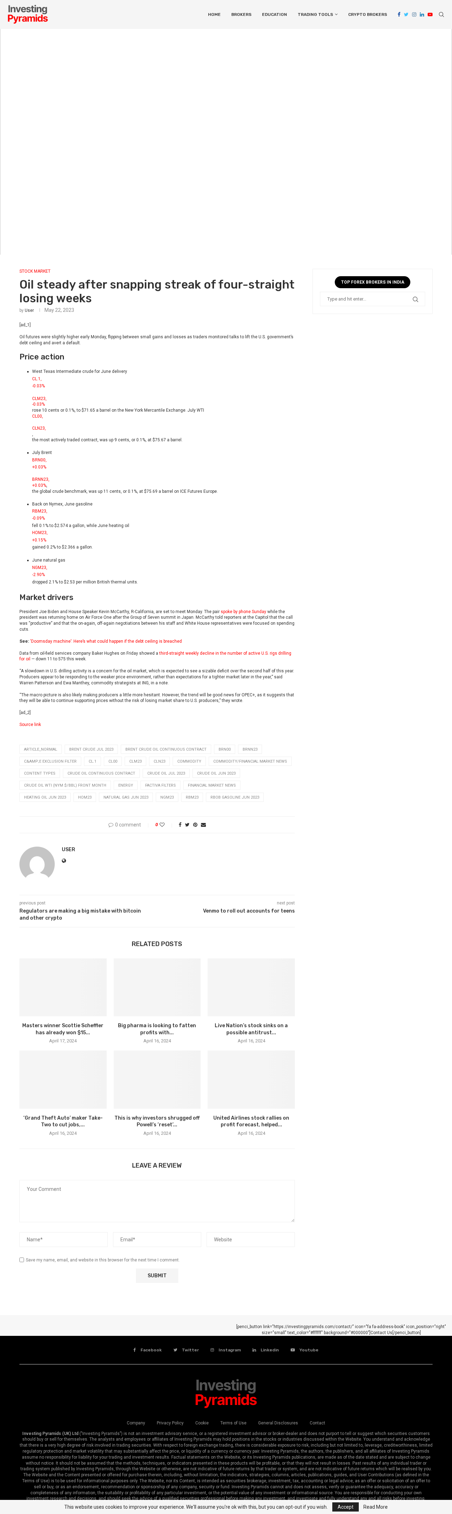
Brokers (241, 14)
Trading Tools (315, 14)
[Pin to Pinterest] (195, 825)
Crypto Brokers (367, 14)
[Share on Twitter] (187, 825)
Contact (317, 1423)
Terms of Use (233, 1423)
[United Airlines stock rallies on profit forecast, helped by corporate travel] (251, 1079)
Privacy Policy (170, 1423)
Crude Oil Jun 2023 (216, 773)
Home (214, 14)
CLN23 (159, 761)
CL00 (112, 761)
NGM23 (167, 797)
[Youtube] (430, 14)
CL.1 (92, 761)
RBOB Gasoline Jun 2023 (234, 797)
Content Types (39, 773)
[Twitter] (406, 14)
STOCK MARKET (34, 271)
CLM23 (135, 761)
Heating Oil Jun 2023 (45, 797)
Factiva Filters (160, 785)
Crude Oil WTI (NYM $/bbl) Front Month (65, 785)
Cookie (202, 1423)
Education (274, 14)
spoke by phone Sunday (243, 611)
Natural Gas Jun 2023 (125, 797)
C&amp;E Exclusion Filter (50, 761)
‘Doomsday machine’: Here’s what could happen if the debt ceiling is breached (106, 641)
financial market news (212, 785)
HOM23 (84, 797)
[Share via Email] (203, 825)
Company (136, 1423)
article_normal (40, 749)
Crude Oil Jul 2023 (166, 773)
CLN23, (39, 428)
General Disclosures (278, 1423)
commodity (189, 761)
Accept (345, 1507)
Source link (30, 724)
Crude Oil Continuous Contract (101, 773)
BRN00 (225, 749)
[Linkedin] (422, 14)
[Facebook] (399, 14)
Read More (375, 1506)
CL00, (37, 416)
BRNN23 (250, 749)
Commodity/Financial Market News (250, 761)
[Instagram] (414, 14)
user (29, 310)
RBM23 (192, 797)
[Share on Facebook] (180, 825)
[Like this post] (167, 825)
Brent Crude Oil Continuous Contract (166, 749)
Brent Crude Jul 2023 (91, 749)
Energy (125, 785)
